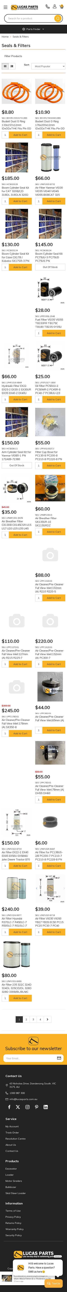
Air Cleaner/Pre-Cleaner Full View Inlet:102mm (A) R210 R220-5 (49, 588)
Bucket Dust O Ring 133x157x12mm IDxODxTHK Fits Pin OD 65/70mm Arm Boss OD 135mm (16, 128)
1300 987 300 (17, 1093)
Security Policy (13, 1235)
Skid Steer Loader (15, 1193)
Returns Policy (13, 1223)
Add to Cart (20, 134)
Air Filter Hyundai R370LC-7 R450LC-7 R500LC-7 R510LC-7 (14, 922)
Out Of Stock (50, 267)
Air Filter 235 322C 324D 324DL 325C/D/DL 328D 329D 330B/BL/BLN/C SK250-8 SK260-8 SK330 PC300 (16, 992)
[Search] (58, 18)
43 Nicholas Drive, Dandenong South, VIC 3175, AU (32, 1085)
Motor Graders (13, 1180)
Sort (26, 64)
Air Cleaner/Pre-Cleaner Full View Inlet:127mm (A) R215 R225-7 (16, 654)
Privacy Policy (13, 1216)
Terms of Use (13, 1210)
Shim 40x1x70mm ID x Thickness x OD (32, 1278)
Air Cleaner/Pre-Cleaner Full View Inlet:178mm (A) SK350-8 (16, 723)
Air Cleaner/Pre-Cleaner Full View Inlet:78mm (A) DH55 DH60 (49, 789)
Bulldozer (10, 1187)
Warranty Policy (14, 1229)
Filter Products (13, 56)
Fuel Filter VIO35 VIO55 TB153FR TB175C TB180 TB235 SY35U (49, 323)
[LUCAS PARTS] (24, 7)
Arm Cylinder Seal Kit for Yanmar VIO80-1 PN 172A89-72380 (16, 455)
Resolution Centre (15, 1138)
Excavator (11, 1168)
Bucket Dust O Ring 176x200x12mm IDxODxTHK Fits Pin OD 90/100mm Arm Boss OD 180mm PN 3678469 (50, 128)
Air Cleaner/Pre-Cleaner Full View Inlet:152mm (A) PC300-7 (49, 654)
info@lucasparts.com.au (23, 1099)
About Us (10, 1144)
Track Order (12, 1132)
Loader (9, 1174)
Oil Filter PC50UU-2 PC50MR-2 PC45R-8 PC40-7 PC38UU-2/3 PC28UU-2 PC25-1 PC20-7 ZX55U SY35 (47, 393)
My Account (12, 1126)
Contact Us (11, 1150)
